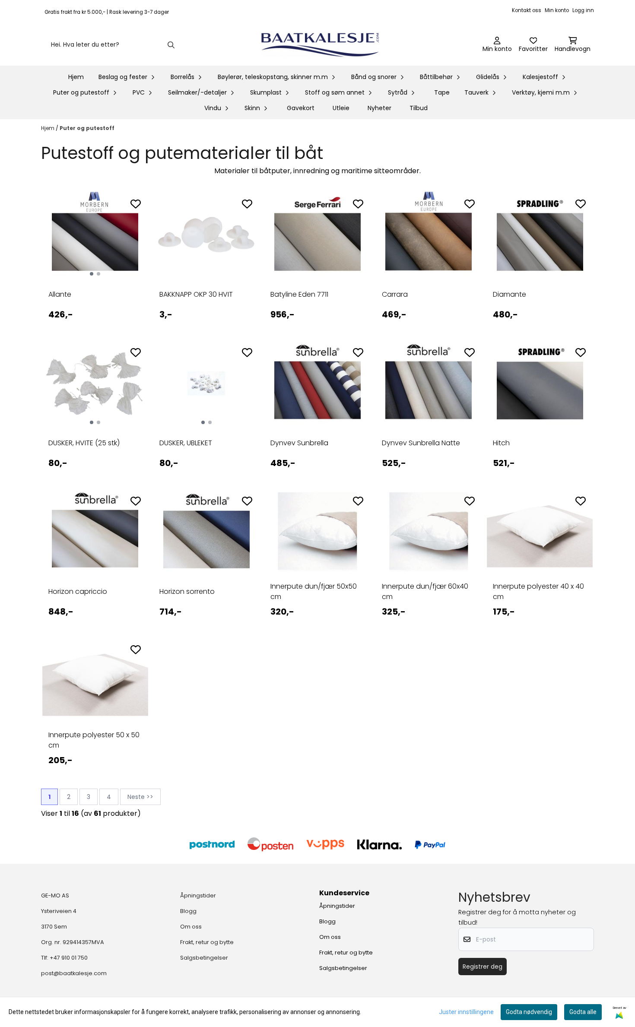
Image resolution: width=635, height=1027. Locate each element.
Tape (442, 92)
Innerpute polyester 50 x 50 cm (94, 740)
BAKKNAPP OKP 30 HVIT (196, 294)
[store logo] (320, 45)
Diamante (509, 294)
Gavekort (300, 108)
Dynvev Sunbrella (299, 443)
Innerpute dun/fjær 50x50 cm (313, 591)
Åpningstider (198, 895)
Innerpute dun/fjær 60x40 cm (425, 591)
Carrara (395, 294)
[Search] (171, 45)
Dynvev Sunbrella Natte (421, 443)
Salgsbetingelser (204, 957)
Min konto (557, 10)
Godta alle (583, 1011)
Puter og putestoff (87, 128)
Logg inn (583, 10)
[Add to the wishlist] (135, 204)
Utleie (341, 108)
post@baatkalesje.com (74, 973)
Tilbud (419, 108)
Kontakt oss (526, 10)
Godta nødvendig (529, 1011)
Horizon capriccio (77, 591)
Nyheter (379, 108)
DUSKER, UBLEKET (185, 443)
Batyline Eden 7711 (299, 294)
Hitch (501, 443)
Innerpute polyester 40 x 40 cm (538, 591)
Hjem (48, 128)
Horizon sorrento (187, 591)
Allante (59, 294)
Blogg (188, 911)
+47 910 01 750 (69, 957)
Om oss (191, 926)
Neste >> (140, 796)
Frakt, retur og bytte (207, 942)
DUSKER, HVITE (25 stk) (84, 443)
